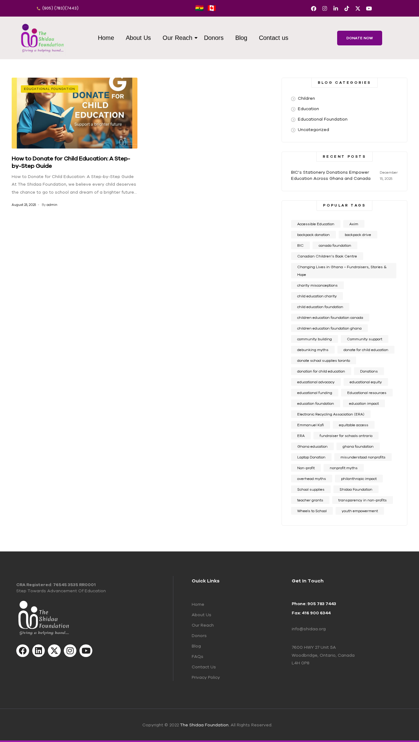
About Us (138, 37)
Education (308, 108)
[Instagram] (324, 8)
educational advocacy (316, 382)
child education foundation (320, 307)
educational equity (366, 382)
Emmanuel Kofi (310, 425)
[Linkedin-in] (335, 8)
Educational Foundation (49, 89)
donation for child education (321, 371)
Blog (241, 37)
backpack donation (313, 235)
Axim (353, 224)
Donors (214, 37)
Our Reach (177, 37)
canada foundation (335, 245)
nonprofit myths (344, 468)
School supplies (311, 489)
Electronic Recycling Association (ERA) (330, 414)
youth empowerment (360, 511)
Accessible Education (315, 224)
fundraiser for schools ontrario (346, 436)
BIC (300, 245)
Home (106, 37)
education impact (364, 403)
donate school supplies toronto (323, 360)
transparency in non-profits (362, 500)
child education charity (317, 296)
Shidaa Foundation (356, 489)
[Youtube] (368, 8)
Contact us (273, 37)
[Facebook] (313, 8)
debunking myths (313, 350)
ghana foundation (358, 446)
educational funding (314, 393)
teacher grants (310, 500)
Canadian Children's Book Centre (327, 256)
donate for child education (366, 350)
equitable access (353, 425)
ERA (301, 436)
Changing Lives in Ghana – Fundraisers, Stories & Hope (341, 270)
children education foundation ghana (329, 328)
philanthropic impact (359, 479)
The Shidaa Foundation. (204, 724)
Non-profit (306, 468)
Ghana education (312, 446)
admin (52, 205)
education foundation (315, 403)
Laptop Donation (311, 457)
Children (306, 98)
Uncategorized (313, 129)
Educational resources (366, 393)
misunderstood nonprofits (363, 457)
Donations (369, 371)
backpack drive (358, 235)
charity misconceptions (317, 285)
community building (314, 339)
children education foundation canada (330, 317)
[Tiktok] (346, 8)
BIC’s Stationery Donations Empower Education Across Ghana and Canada (331, 175)
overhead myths (311, 479)
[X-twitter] (357, 8)
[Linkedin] (38, 650)
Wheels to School (312, 511)
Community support (364, 339)
